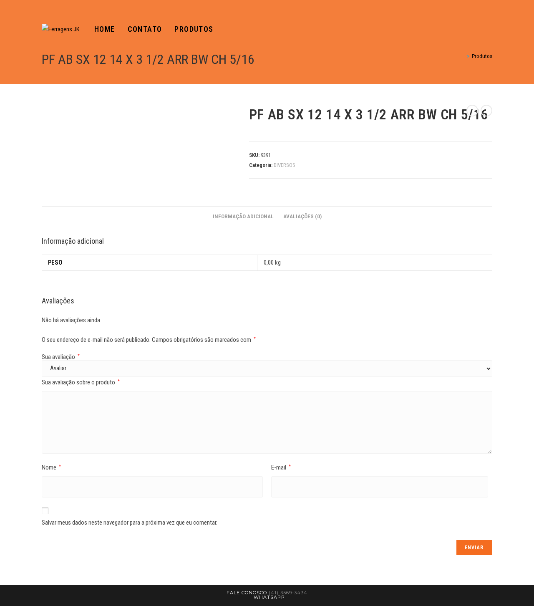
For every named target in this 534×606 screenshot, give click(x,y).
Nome (51, 467)
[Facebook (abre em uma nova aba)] (478, 29)
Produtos (482, 56)
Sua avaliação (61, 357)
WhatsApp (269, 597)
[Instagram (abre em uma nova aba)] (490, 29)
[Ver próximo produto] (486, 110)
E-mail (281, 467)
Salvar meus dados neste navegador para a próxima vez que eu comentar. (129, 522)
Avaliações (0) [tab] (302, 216)
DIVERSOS (284, 165)
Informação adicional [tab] (243, 216)
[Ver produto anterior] (472, 110)
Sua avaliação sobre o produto (81, 382)
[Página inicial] (462, 56)
